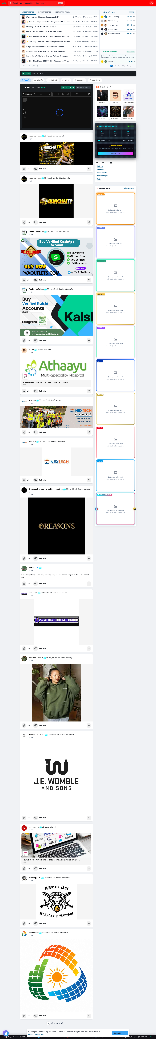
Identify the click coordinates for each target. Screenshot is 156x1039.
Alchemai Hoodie (36, 658)
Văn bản (40, 80)
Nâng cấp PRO (115, 153)
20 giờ (31, 737)
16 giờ (31, 570)
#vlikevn (100, 166)
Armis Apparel (35, 878)
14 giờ (31, 494)
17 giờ (31, 596)
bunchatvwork (35, 136)
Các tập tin (96, 80)
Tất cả (26, 80)
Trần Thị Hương (113, 17)
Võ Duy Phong (113, 29)
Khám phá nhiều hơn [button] (36, 1034)
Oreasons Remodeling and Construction (46, 489)
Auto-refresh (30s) (119, 66)
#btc (99, 179)
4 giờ (30, 139)
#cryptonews (102, 173)
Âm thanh (80, 80)
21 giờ (31, 830)
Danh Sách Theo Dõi (83, 87)
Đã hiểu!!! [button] (117, 1033)
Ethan (31, 349)
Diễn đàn (36, 66)
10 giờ (31, 234)
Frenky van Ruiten (36, 231)
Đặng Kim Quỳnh (114, 33)
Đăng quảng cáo (129, 188)
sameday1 (33, 593)
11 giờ (31, 352)
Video (67, 80)
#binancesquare (103, 176)
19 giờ (31, 660)
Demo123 (111, 61)
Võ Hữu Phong (113, 21)
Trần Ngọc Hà (113, 25)
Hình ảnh (53, 80)
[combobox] (36, 3)
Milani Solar (34, 933)
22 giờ (31, 880)
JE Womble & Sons (37, 735)
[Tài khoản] (151, 3)
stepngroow (34, 827)
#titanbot (100, 169)
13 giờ (31, 403)
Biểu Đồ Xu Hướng (68, 87)
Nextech (32, 400)
